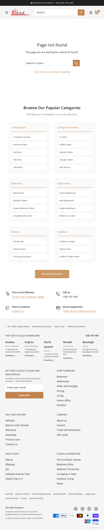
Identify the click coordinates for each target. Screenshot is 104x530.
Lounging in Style (66, 474)
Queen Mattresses (67, 193)
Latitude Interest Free (17, 474)
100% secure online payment (79, 311)
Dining (60, 391)
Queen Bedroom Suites (23, 208)
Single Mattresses (67, 208)
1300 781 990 (92, 335)
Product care (12, 439)
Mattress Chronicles (68, 469)
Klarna (9, 459)
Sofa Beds (17, 167)
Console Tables (66, 159)
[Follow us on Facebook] (76, 508)
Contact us (11, 444)
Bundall (67, 342)
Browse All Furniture (52, 273)
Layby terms (90, 494)
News (60, 483)
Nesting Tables (66, 152)
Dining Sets (18, 241)
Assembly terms (59, 494)
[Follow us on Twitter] (82, 508)
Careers (61, 425)
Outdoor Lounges (67, 241)
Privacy (24, 498)
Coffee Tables (65, 144)
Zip (7, 469)
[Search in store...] (76, 63)
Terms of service (11, 498)
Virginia (29, 342)
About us (62, 420)
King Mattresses (66, 200)
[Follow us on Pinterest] (96, 508)
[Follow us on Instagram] (89, 508)
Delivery (10, 420)
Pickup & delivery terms (41, 494)
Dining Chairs (19, 249)
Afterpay (10, 464)
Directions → (10, 355)
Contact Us (18, 311)
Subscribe (24, 395)
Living (60, 395)
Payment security (36, 498)
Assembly (10, 434)
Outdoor (61, 405)
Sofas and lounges (67, 386)
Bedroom (62, 376)
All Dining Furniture (22, 256)
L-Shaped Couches (21, 137)
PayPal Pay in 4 (14, 478)
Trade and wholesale (68, 430)
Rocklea (9, 342)
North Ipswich (48, 344)
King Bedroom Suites (22, 215)
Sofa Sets (17, 159)
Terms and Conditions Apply (28, 296)
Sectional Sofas (20, 144)
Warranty (10, 430)
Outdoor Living (65, 478)
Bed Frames (18, 193)
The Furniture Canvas (69, 459)
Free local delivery (75, 494)
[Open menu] (6, 12)
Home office (64, 400)
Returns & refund (22, 494)
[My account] (91, 12)
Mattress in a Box (67, 215)
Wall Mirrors (65, 167)
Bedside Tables (20, 200)
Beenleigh (88, 342)
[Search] (81, 12)
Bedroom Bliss (65, 464)
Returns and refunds (17, 425)
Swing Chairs (65, 249)
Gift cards (62, 434)
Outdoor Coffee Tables (69, 256)
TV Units (63, 137)
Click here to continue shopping (52, 71)
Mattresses (63, 381)
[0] (96, 12)
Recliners (17, 152)
